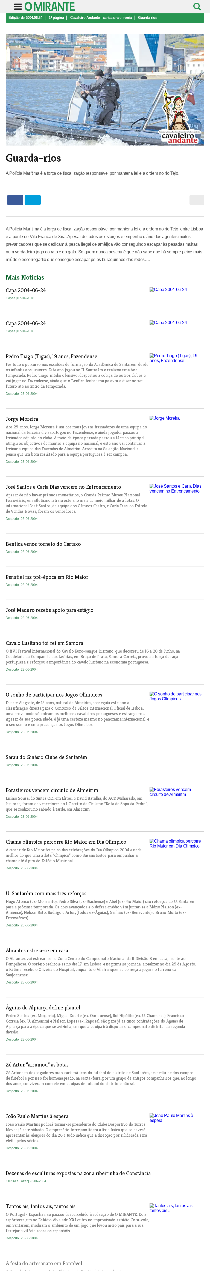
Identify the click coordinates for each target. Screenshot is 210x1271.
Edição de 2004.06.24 (25, 18)
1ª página (56, 18)
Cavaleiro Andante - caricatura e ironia (101, 18)
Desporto (12, 394)
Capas (11, 298)
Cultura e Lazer (17, 1181)
